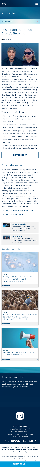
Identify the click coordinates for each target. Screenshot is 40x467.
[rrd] (4, 4)
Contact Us (18, 464)
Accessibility (23, 452)
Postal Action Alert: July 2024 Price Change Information (18, 353)
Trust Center (32, 449)
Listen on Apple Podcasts (16, 210)
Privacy (34, 447)
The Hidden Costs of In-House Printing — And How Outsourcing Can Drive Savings (24, 227)
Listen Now (20, 155)
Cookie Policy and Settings (20, 447)
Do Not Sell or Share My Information (14, 449)
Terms (15, 452)
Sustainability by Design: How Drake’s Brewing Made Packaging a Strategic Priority (24, 239)
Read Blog (20, 286)
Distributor (5, 447)
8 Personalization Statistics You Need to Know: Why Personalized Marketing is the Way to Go (20, 316)
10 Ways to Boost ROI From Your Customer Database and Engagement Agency (18, 278)
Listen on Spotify (11, 214)
